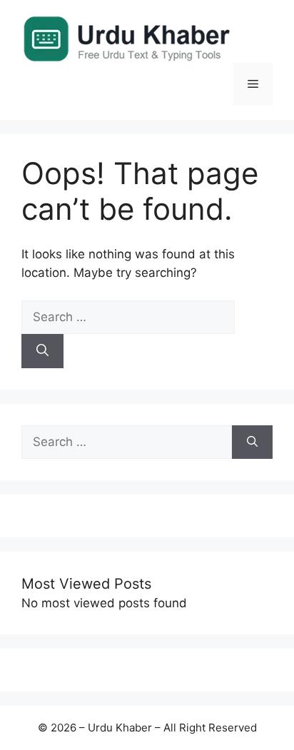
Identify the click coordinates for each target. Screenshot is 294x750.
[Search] (42, 351)
